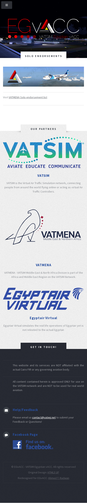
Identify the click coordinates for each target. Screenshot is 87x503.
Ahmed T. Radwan (58, 478)
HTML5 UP (53, 472)
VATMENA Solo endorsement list (28, 97)
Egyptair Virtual (43, 318)
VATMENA (43, 265)
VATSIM (43, 175)
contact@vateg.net (44, 417)
